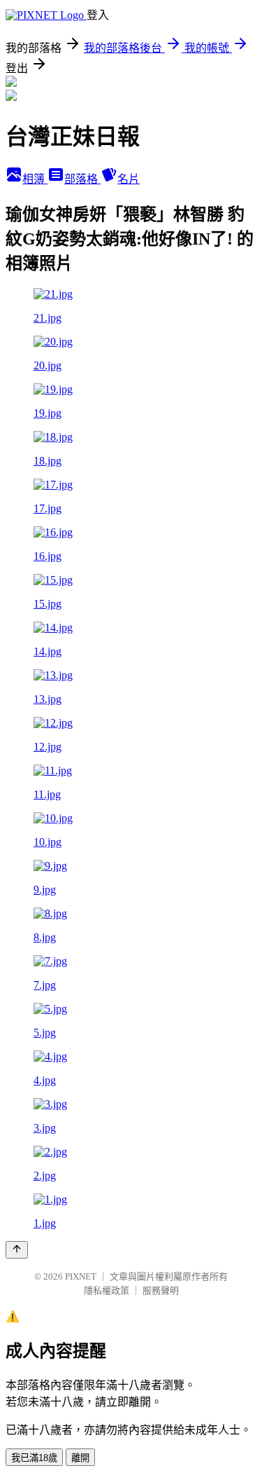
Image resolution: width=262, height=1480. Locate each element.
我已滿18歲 (34, 1458)
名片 (128, 179)
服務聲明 (161, 1290)
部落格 (82, 179)
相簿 (35, 179)
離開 (80, 1458)
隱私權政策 (106, 1290)
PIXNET (80, 1276)
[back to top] (17, 1250)
